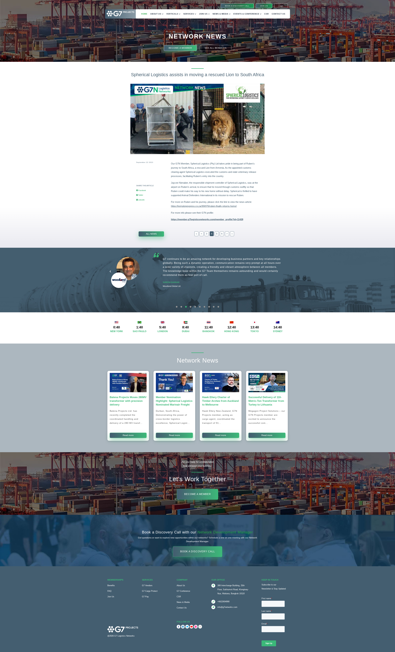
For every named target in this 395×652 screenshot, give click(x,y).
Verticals (172, 14)
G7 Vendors (147, 585)
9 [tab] (213, 306)
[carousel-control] (110, 271)
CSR (179, 596)
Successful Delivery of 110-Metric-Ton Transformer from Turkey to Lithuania (266, 401)
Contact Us (278, 14)
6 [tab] (199, 306)
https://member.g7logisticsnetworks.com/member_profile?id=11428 (207, 219)
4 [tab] (190, 306)
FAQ (109, 591)
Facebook (142, 190)
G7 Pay (145, 596)
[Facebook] (178, 627)
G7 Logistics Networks (124, 636)
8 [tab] (209, 306)
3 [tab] (185, 306)
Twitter (140, 195)
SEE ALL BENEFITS (216, 48)
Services (189, 14)
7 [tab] (204, 306)
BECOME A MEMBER (180, 48)
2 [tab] (181, 306)
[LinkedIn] (183, 627)
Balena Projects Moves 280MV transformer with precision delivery (128, 401)
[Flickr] (196, 627)
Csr (266, 14)
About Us (156, 14)
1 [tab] (176, 306)
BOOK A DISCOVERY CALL (237, 6)
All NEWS (151, 234)
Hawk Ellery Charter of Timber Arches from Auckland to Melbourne (220, 401)
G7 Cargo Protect (150, 591)
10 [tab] (218, 306)
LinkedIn (141, 200)
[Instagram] (200, 627)
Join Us (203, 14)
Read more (128, 435)
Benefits (111, 585)
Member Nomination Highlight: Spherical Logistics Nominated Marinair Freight (174, 401)
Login (281, 6)
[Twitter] (187, 627)
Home (144, 14)
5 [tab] (195, 306)
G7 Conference (183, 591)
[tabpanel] (197, 280)
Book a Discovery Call (197, 551)
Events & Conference (246, 14)
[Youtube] (191, 627)
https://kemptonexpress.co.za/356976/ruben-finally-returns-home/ (204, 206)
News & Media (221, 14)
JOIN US (264, 6)
